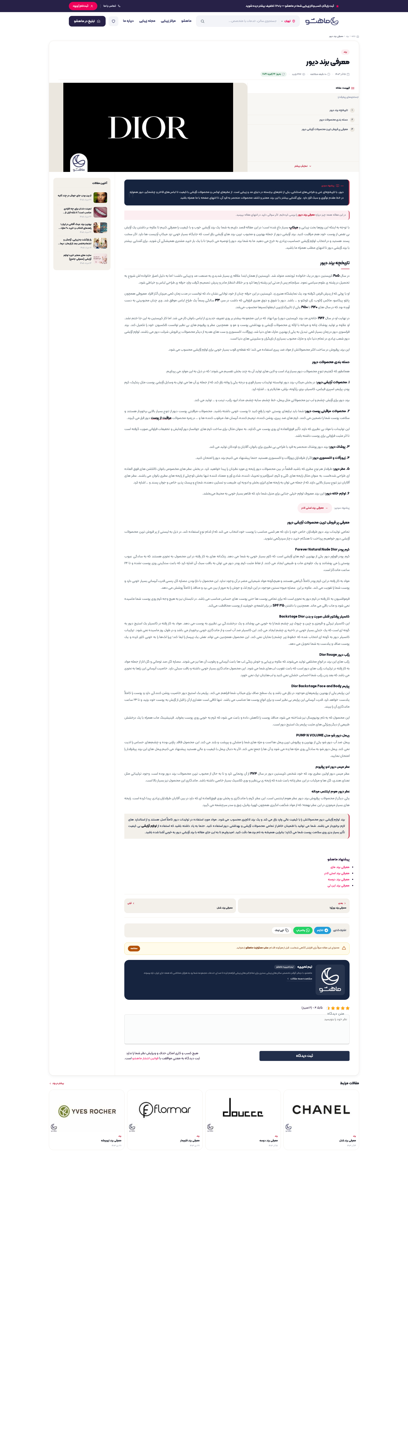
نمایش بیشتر (301, 166)
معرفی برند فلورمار (190, 1141)
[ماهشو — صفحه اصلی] (321, 21)
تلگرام (320, 930)
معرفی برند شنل (347, 1141)
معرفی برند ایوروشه (111, 1141)
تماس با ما (109, 6)
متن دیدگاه (335, 1014)
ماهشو (186, 21)
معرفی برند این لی (338, 885)
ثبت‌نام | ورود (80, 6)
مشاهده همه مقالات (301, 979)
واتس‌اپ (300, 930)
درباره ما (128, 21)
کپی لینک (279, 930)
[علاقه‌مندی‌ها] (113, 21)
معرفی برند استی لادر (312, 508)
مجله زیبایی (147, 21)
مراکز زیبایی (168, 21)
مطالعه (133, 948)
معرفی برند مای (340, 867)
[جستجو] (202, 21)
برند (345, 52)
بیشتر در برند (58, 1083)
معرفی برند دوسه (339, 879)
